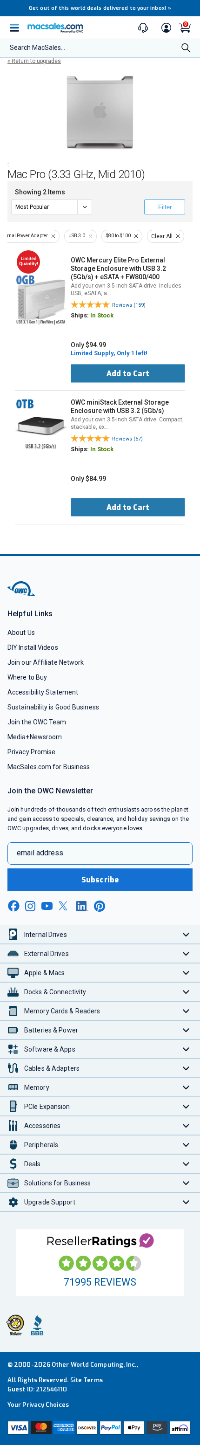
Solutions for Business (57, 1183)
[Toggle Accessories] (186, 1125)
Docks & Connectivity (55, 992)
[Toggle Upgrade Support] (186, 1202)
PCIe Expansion (47, 1106)
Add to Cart (128, 373)
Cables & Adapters (52, 1068)
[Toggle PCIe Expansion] (186, 1106)
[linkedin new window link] (82, 906)
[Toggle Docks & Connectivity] (186, 992)
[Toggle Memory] (186, 1087)
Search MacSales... (37, 47)
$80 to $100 (118, 235)
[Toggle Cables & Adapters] (186, 1068)
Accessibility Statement (42, 692)
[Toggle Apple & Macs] (186, 972)
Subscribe (100, 880)
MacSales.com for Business (48, 767)
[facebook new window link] (13, 906)
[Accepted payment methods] (100, 1429)
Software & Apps (49, 1049)
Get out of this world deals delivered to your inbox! (100, 8)
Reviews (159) (129, 305)
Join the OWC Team (37, 722)
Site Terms (86, 1380)
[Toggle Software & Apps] (186, 1049)
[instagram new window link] (30, 906)
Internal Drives (45, 934)
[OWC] (21, 594)
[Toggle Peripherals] (186, 1144)
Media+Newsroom (34, 737)
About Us (21, 632)
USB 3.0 (76, 235)
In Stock (101, 315)
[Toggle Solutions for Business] (186, 1183)
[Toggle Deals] (186, 1164)
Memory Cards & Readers (62, 1011)
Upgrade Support (49, 1202)
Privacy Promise (31, 752)
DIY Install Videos (32, 647)
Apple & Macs (44, 973)
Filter (165, 207)
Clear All (162, 236)
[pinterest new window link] (99, 906)
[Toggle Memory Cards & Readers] (186, 1011)
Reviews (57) (127, 439)
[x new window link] (65, 905)
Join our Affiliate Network (45, 662)
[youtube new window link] (47, 906)
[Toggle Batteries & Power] (186, 1030)
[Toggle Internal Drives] (186, 934)
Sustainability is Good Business (53, 707)
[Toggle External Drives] (186, 953)
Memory (36, 1087)
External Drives (46, 953)
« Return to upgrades (34, 61)
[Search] (186, 48)
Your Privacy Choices (38, 1405)
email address (40, 852)
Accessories (42, 1125)
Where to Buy (27, 677)
